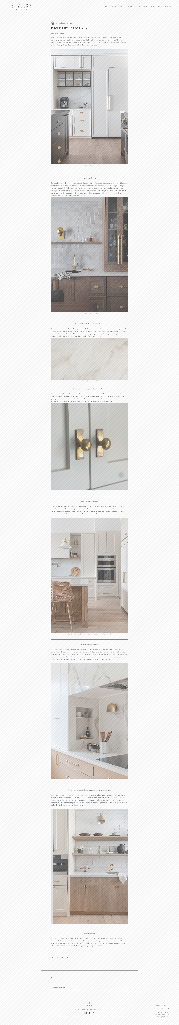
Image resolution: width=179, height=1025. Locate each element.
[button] (112, 490)
